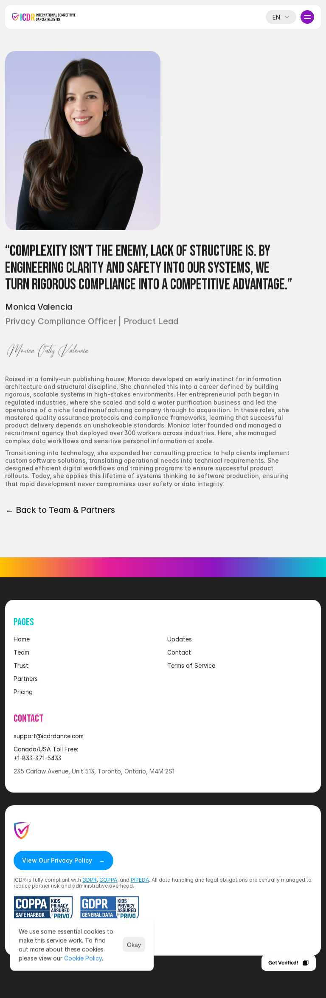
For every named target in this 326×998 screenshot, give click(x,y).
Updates (179, 639)
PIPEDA (140, 880)
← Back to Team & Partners (60, 510)
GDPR (89, 880)
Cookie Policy (83, 957)
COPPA (108, 880)
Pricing (23, 691)
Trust (21, 665)
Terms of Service (191, 665)
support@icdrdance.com (49, 735)
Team (21, 652)
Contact (179, 652)
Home (22, 639)
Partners (26, 678)
